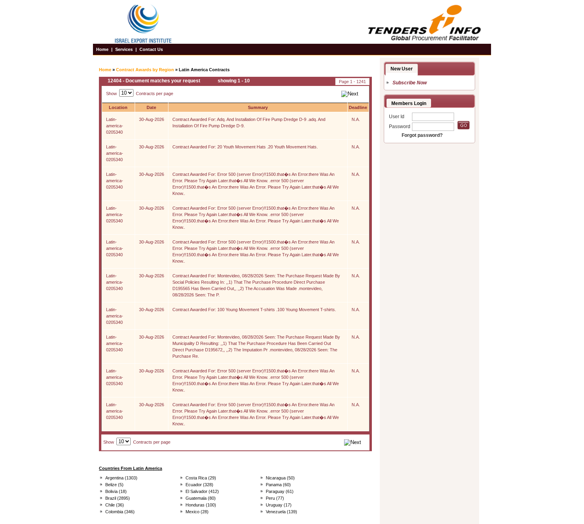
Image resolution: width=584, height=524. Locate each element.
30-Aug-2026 (151, 119)
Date (151, 107)
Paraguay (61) (280, 491)
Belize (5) (114, 484)
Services (124, 49)
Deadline (358, 107)
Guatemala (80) (201, 498)
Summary (258, 107)
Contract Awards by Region (145, 69)
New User (402, 69)
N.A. (356, 119)
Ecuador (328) (199, 484)
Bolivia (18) (116, 491)
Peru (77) (275, 498)
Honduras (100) (201, 505)
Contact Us (151, 49)
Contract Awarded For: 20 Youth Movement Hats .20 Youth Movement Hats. (245, 146)
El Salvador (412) (202, 491)
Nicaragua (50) (280, 477)
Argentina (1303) (121, 477)
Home (102, 49)
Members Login (408, 103)
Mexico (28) (197, 511)
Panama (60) (278, 484)
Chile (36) (114, 505)
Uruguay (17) (279, 505)
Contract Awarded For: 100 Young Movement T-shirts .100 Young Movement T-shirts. (254, 309)
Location (118, 107)
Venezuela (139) (281, 511)
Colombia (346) (120, 511)
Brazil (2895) (117, 498)
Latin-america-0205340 (114, 125)
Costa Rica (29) (201, 477)
